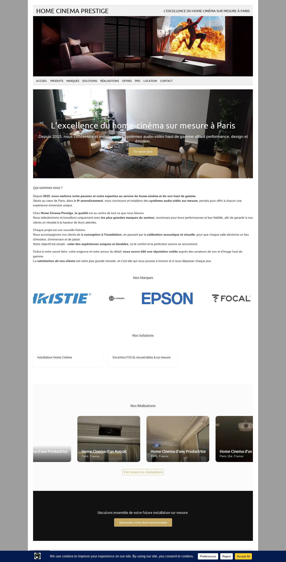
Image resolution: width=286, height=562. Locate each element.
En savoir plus (143, 151)
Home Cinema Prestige (72, 11)
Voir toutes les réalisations (143, 472)
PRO (137, 81)
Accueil (41, 81)
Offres (127, 81)
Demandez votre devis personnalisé (143, 522)
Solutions (89, 81)
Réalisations (109, 81)
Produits (56, 81)
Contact (166, 81)
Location (150, 81)
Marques (72, 81)
